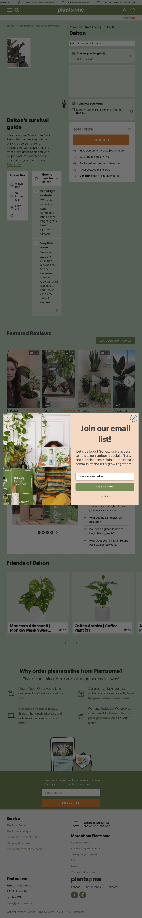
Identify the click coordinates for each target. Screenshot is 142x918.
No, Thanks (105, 496)
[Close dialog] (133, 418)
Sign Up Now (104, 487)
